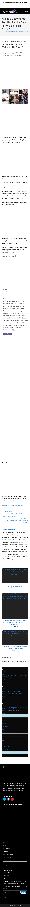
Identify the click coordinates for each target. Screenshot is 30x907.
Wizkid (12, 505)
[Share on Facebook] (8, 799)
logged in (12, 661)
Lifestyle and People (6, 732)
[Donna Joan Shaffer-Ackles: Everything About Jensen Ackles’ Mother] (4, 693)
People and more (6, 737)
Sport (3, 743)
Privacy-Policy (7, 872)
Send (23, 892)
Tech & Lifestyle (5, 746)
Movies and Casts (6, 735)
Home (4, 842)
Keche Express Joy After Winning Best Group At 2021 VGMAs (15, 586)
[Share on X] (4, 799)
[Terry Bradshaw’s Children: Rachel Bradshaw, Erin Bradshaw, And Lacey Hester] (4, 676)
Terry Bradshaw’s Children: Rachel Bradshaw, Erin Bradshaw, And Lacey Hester (17, 675)
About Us (5, 866)
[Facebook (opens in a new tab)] (13, 5)
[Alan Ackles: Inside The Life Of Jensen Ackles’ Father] (4, 708)
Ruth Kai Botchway (8, 53)
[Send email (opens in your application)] (17, 5)
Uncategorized (5, 749)
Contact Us (5, 863)
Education (4, 723)
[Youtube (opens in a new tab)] (15, 5)
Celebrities (4, 720)
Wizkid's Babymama (18, 505)
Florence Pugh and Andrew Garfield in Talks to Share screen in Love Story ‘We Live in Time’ (15, 622)
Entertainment (7, 55)
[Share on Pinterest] (12, 799)
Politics (3, 740)
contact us (20, 501)
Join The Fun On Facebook (13, 804)
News (4, 845)
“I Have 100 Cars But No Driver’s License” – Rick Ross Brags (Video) (15, 647)
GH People (4, 729)
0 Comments (19, 55)
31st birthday (7, 505)
